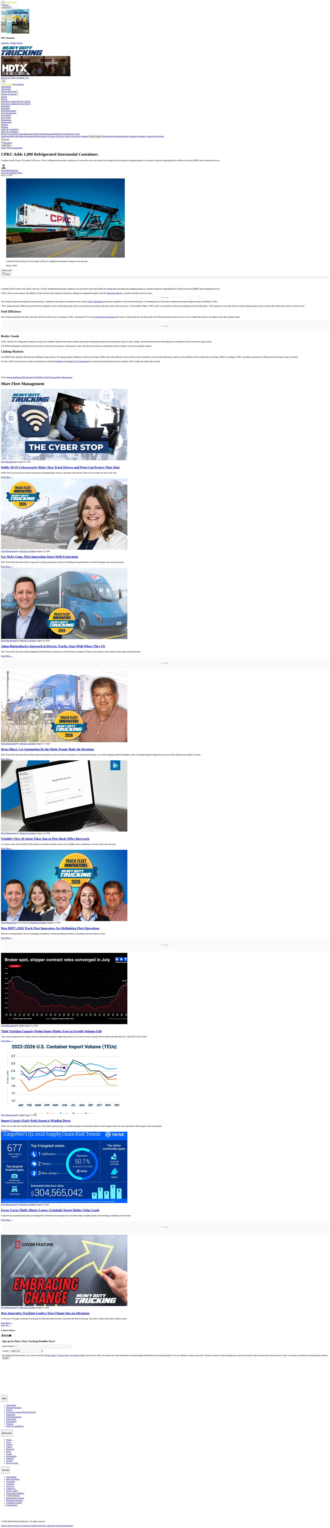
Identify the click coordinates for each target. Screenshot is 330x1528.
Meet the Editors (18, 136)
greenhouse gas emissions (104, 317)
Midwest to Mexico (115, 293)
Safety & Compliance (10, 129)
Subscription (6, 136)
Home (3, 148)
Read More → (7, 477)
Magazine (28, 134)
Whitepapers (48, 134)
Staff (21, 1026)
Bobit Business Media (111, 136)
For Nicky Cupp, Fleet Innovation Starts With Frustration (39, 556)
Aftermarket (6, 87)
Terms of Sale (29, 1526)
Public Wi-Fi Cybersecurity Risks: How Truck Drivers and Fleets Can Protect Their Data (60, 467)
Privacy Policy (64, 136)
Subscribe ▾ (6, 8)
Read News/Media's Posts (11, 173)
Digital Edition (16, 43)
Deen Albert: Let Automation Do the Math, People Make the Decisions (47, 749)
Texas (63, 357)
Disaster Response (8, 91)
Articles (25, 2)
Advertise (37, 136)
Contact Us (53, 136)
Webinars (57, 134)
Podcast (64, 134)
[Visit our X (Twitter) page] (7, 1336)
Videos (21, 134)
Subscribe (5, 43)
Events (40, 134)
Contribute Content (144, 136)
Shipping (19, 377)
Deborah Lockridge (27, 551)
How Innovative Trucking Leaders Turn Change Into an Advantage (45, 1313)
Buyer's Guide (74, 134)
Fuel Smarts (6, 115)
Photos (4, 134)
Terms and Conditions (79, 136)
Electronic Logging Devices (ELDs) (16, 101)
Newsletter (29, 136)
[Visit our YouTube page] (10, 1336)
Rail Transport (51, 377)
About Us (45, 136)
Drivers (4, 97)
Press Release (158, 136)
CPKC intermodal (94, 301)
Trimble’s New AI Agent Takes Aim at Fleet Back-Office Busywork (45, 838)
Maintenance (6, 120)
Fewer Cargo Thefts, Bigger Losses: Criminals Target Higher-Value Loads (50, 1210)
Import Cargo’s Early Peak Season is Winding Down (35, 1120)
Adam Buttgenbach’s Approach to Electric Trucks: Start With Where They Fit (53, 646)
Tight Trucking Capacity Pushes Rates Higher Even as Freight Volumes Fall (51, 1031)
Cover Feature (11, 2)
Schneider (59, 361)
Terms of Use (18, 1526)
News (19, 2)
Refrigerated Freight (31, 377)
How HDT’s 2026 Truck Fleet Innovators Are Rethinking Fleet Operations (50, 928)
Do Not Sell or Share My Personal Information (54, 1526)
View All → (6, 1325)
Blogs (35, 134)
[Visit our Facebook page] (2, 1336)
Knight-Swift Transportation (78, 361)
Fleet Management (8, 111)
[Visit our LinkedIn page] (5, 1336)
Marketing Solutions (128, 136)
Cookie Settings (95, 137)
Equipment (5, 106)
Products (4, 125)
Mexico (42, 377)
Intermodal (11, 377)
